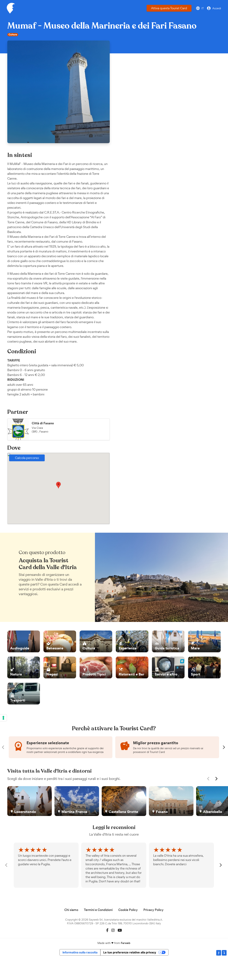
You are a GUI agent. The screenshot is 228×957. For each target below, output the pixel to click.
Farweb (125, 943)
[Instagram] (113, 930)
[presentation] (4, 747)
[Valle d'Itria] (11, 8)
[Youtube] (119, 930)
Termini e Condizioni (98, 910)
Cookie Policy (128, 910)
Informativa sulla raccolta (80, 952)
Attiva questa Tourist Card (169, 8)
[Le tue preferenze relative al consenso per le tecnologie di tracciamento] (3, 717)
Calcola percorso (27, 458)
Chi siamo (71, 910)
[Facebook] (107, 930)
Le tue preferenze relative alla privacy (129, 952)
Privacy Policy (153, 910)
